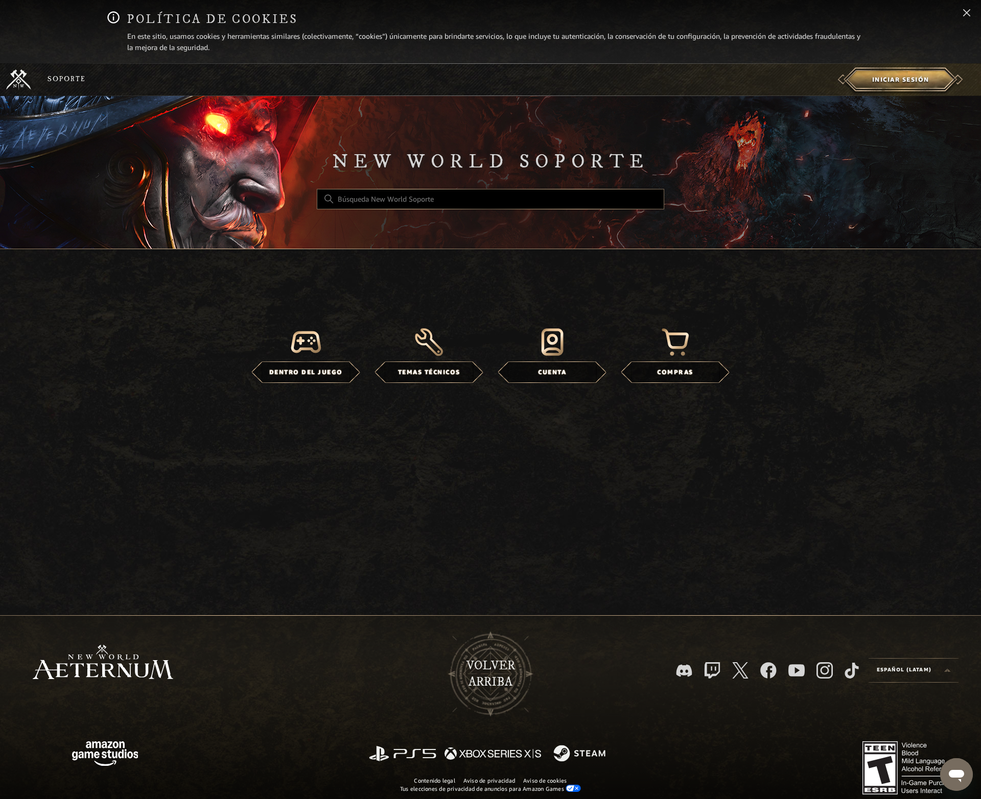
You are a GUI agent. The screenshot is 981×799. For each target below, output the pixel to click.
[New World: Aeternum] (18, 79)
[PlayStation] (402, 754)
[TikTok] (852, 670)
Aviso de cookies (545, 780)
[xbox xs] (492, 754)
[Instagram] (824, 670)
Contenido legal (434, 780)
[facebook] (768, 670)
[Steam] (580, 754)
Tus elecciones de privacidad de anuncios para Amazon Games (483, 788)
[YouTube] (796, 670)
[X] (740, 670)
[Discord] (684, 670)
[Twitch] (712, 670)
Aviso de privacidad (489, 780)
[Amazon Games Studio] (105, 755)
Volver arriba (490, 674)
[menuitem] (900, 79)
